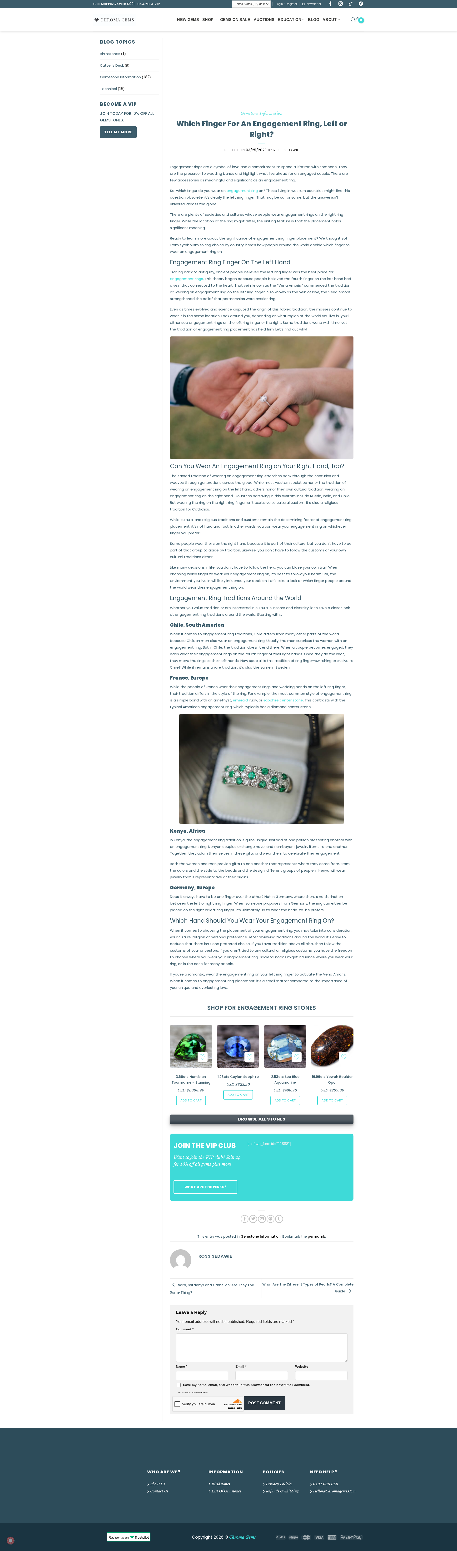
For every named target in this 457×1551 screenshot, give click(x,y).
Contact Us (159, 1491)
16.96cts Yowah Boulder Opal (332, 1079)
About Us (157, 1484)
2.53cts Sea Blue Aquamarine (285, 1079)
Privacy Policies (279, 1484)
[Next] (353, 1058)
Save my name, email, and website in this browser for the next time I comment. (246, 1385)
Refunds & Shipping (282, 1491)
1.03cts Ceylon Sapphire (238, 1076)
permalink (316, 1236)
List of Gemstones (226, 1491)
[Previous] (170, 1058)
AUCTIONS (264, 20)
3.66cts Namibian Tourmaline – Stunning (191, 1079)
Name (181, 1366)
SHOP (208, 20)
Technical (108, 88)
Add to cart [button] (191, 1100)
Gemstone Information (120, 77)
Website (301, 1366)
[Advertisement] (262, 74)
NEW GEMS (188, 20)
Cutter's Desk (112, 65)
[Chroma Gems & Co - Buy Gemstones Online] (117, 19)
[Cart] (358, 19)
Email (240, 1366)
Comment (185, 1329)
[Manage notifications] (10, 1540)
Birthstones (110, 53)
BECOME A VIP (148, 3)
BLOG (313, 20)
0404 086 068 (325, 1484)
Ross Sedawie (286, 150)
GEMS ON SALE (235, 20)
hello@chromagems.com (334, 1491)
